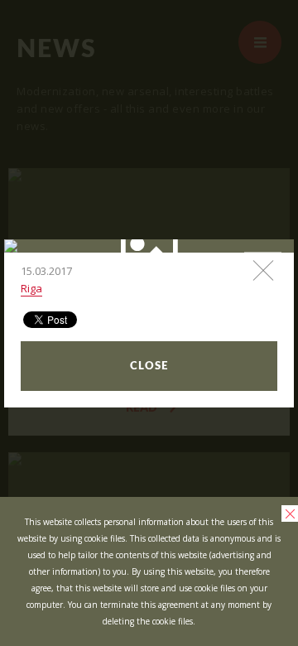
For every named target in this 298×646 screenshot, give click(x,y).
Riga (31, 288)
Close (149, 366)
